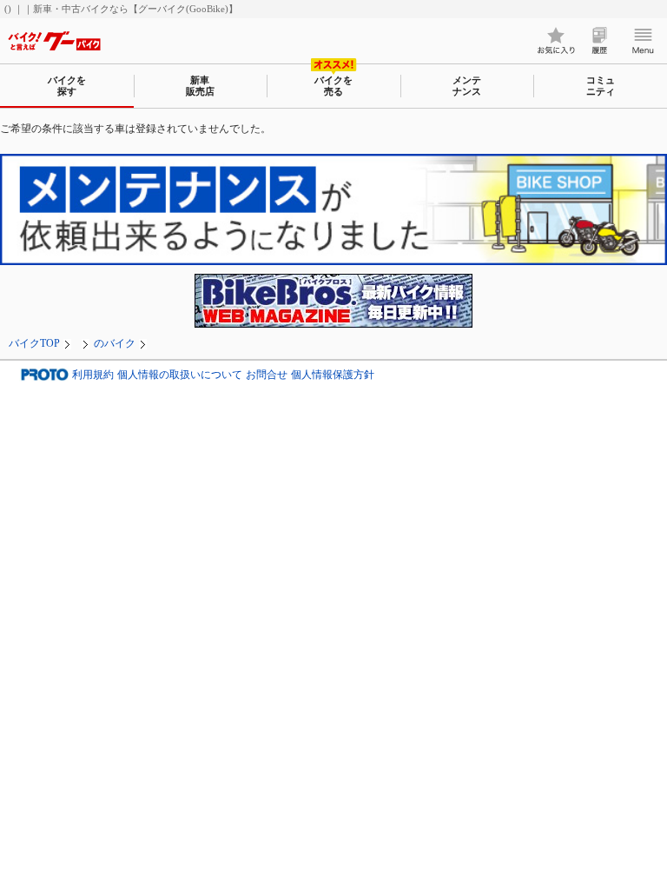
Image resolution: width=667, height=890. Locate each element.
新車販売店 (200, 85)
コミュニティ (600, 85)
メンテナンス (466, 85)
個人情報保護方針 (332, 375)
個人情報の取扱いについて (179, 375)
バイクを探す (67, 85)
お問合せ (266, 375)
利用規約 (93, 375)
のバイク (114, 343)
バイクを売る (333, 85)
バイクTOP (34, 343)
